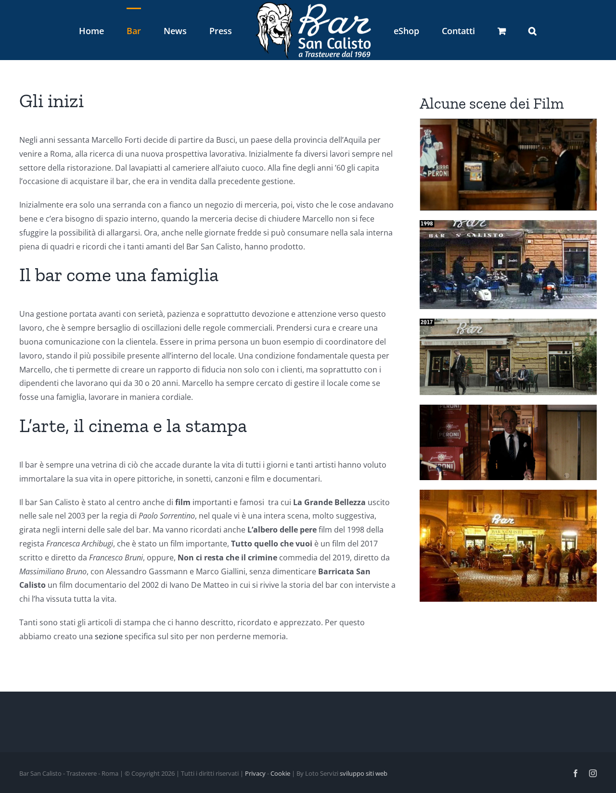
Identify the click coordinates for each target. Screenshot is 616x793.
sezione (109, 636)
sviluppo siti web (363, 773)
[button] (484, 30)
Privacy (255, 773)
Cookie (280, 773)
